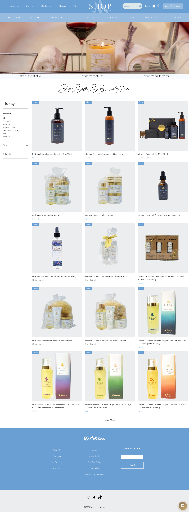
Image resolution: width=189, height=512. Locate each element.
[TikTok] (100, 497)
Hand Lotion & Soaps (11, 130)
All (4, 118)
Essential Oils (8, 121)
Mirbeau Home (9, 127)
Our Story (56, 456)
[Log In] (153, 6)
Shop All (56, 450)
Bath (4, 133)
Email (123, 454)
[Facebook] (94, 497)
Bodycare (6, 124)
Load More (110, 420)
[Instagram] (88, 497)
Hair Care (6, 136)
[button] (158, 5)
